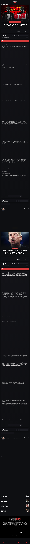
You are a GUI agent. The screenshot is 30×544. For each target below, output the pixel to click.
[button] (28, 1)
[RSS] (24, 527)
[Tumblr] (16, 527)
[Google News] (16, 35)
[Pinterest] (21, 35)
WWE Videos (2, 509)
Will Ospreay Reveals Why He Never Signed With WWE (4, 506)
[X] (14, 35)
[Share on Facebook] (16, 201)
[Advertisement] (8, 92)
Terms (21, 532)
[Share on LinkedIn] (21, 201)
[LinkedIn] (18, 35)
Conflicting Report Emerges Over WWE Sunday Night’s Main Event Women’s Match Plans (4, 501)
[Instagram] (25, 35)
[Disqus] (15, 470)
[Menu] (1, 1)
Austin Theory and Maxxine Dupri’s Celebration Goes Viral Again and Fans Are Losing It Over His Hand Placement (4, 511)
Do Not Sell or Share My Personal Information (15, 536)
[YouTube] (23, 35)
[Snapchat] (27, 35)
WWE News (15, 248)
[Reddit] (27, 37)
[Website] (23, 208)
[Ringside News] (15, 1)
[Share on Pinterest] (23, 201)
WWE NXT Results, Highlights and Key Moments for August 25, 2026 (4, 496)
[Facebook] (12, 35)
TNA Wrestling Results (5, 4)
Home (1, 4)
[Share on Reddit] (25, 201)
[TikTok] (22, 527)
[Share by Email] (27, 201)
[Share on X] (18, 201)
